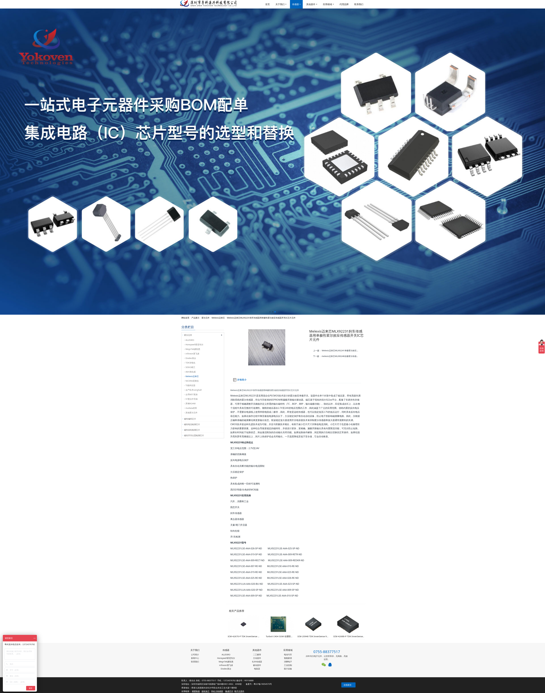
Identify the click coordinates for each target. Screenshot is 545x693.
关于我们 (280, 4)
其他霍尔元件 (191, 412)
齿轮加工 (205, 691)
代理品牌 (344, 4)
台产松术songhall (193, 390)
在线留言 (348, 685)
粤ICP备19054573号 (263, 684)
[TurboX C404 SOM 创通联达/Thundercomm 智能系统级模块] (278, 624)
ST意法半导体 (191, 399)
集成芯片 (229, 691)
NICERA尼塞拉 (192, 380)
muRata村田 (191, 408)
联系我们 (358, 4)
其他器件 (310, 4)
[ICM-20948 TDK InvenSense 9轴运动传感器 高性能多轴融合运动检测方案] (313, 624)
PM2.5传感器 (217, 691)
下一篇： (336, 356)
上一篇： (336, 350)
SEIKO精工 (190, 367)
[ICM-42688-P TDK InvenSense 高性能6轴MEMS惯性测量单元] (348, 624)
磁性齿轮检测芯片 (192, 430)
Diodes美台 (190, 358)
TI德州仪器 (190, 385)
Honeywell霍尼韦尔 (194, 344)
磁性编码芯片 (190, 418)
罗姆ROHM (190, 403)
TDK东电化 (190, 362)
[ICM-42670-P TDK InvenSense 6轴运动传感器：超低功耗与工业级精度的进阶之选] (244, 624)
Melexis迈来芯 (218, 317)
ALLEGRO (189, 340)
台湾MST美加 (191, 394)
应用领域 (327, 4)
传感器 (295, 4)
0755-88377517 (326, 651)
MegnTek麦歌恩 (192, 349)
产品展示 (195, 317)
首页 (267, 4)
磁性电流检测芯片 (192, 424)
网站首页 (185, 317)
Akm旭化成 (190, 371)
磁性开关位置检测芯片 (194, 435)
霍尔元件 (205, 317)
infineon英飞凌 (192, 353)
